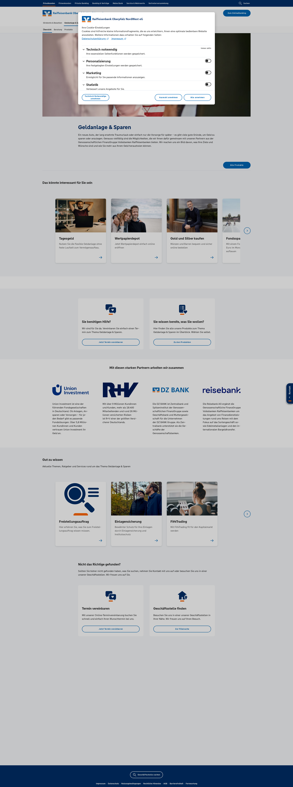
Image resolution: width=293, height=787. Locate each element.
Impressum (117, 38)
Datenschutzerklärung (94, 38)
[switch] (208, 61)
